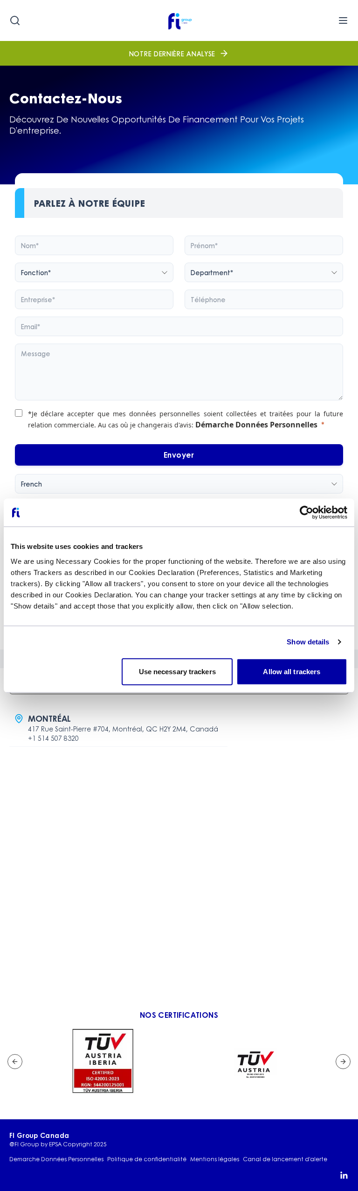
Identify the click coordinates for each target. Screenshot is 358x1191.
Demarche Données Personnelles (56, 1159)
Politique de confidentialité (146, 1159)
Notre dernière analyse (172, 53)
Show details (308, 642)
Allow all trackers (291, 671)
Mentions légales (214, 1159)
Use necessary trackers (177, 671)
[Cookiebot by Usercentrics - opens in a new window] (306, 513)
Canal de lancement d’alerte (285, 1159)
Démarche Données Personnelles (256, 425)
